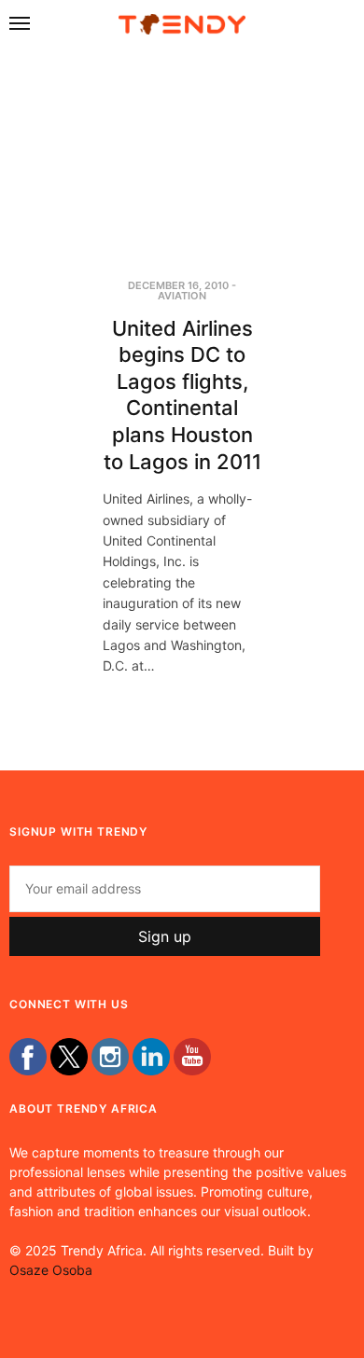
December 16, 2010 (178, 285)
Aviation (182, 295)
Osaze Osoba (50, 1270)
